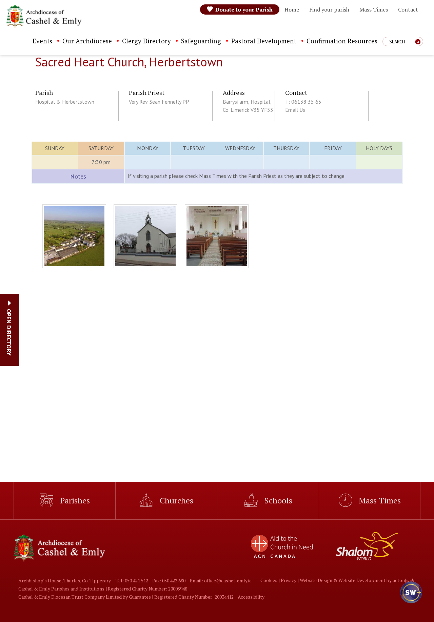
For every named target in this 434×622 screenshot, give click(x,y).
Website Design (316, 580)
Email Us (295, 109)
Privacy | (290, 580)
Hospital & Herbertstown (64, 101)
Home (291, 9)
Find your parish (329, 9)
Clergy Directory (146, 41)
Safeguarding (201, 41)
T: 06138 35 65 (303, 101)
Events (42, 41)
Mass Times (373, 9)
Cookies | (270, 580)
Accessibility (251, 597)
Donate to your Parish (244, 9)
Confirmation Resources (342, 41)
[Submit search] (417, 41)
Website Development (362, 580)
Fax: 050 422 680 (168, 580)
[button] (9, 332)
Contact (408, 9)
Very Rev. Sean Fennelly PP (159, 101)
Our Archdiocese (87, 41)
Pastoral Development (263, 41)
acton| (403, 580)
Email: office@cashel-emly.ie (221, 580)
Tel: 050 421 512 (132, 580)
